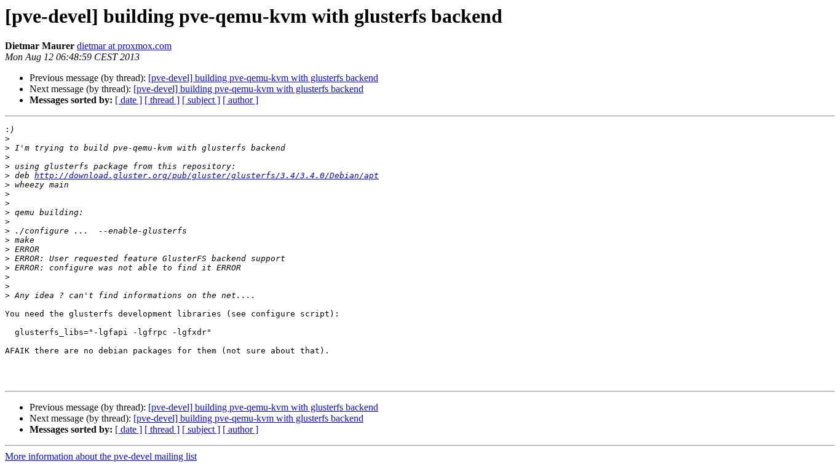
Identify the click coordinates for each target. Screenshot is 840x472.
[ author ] (240, 100)
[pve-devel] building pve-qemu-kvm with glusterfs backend (263, 78)
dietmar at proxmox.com (124, 46)
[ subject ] (201, 100)
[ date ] (128, 100)
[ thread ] (162, 100)
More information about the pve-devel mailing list (101, 456)
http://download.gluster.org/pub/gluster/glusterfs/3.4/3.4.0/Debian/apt (206, 175)
